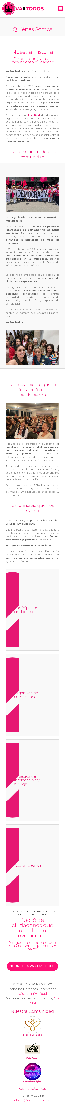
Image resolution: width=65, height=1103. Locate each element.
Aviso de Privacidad (32, 993)
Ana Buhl (34, 115)
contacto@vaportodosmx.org (32, 1100)
